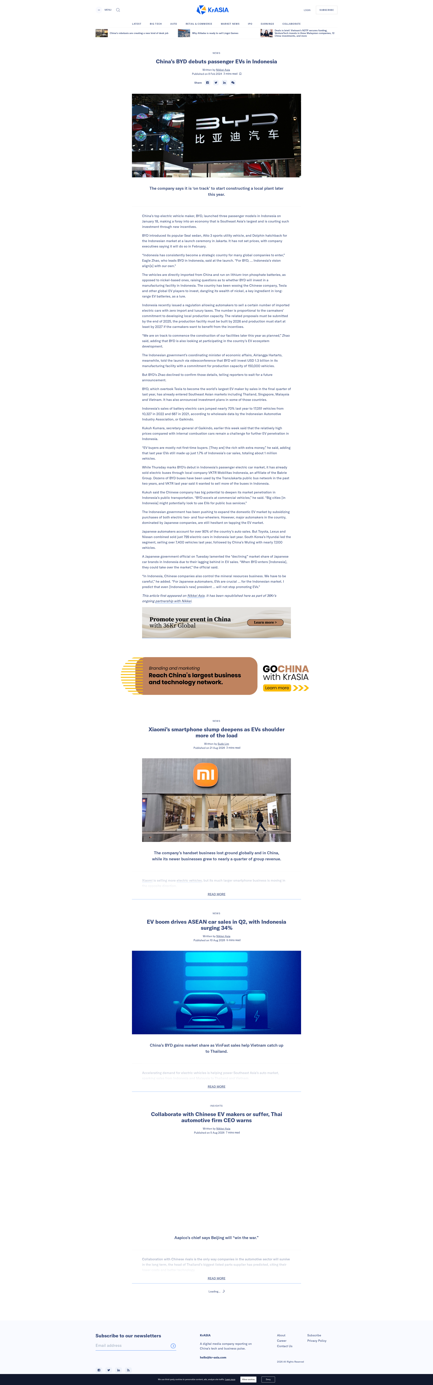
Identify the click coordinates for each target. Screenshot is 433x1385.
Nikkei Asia (223, 69)
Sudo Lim (223, 743)
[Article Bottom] (216, 622)
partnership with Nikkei (173, 601)
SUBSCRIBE (327, 10)
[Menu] (99, 10)
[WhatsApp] (233, 82)
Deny (268, 1379)
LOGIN (307, 10)
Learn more (230, 1379)
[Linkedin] (224, 82)
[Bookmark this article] (240, 74)
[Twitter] (216, 82)
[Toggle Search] (118, 10)
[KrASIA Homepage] (213, 10)
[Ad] (216, 676)
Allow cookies (248, 1379)
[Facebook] (207, 82)
